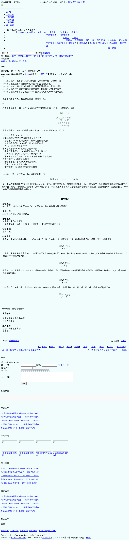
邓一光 (12, 341)
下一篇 (90, 350)
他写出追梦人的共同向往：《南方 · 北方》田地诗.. (19, 483)
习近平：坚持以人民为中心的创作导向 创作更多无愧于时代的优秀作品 (41, 56)
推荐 (85, 347)
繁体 (61, 347)
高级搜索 (46, 53)
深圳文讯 (61, 43)
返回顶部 (121, 347)
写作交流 (90, 40)
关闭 (110, 347)
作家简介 (31, 32)
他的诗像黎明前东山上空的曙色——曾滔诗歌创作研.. (20, 472)
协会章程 (20, 32)
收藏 (77, 347)
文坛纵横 (10, 22)
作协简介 (5, 531)
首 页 (8, 12)
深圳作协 (46, 537)
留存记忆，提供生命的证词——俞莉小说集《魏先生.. (20, 468)
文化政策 (102, 43)
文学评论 (68, 40)
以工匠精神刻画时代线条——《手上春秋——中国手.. (20, 476)
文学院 (66, 38)
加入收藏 (81, 2)
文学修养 (112, 40)
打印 (52, 347)
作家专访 (72, 43)
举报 (93, 347)
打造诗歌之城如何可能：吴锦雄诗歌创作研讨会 (18, 428)
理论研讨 (10, 20)
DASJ (88, 537)
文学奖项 (10, 14)
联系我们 (75, 32)
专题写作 (54, 32)
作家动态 (83, 43)
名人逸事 (113, 43)
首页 (3, 61)
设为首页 (72, 2)
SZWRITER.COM (18, 537)
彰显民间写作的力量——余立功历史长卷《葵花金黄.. (20, 479)
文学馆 (75, 38)
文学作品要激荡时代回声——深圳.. (111, 350)
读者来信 (64, 32)
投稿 (69, 347)
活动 (17, 341)
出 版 (92, 43)
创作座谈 (101, 40)
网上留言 (10, 25)
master (123, 341)
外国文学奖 (64, 35)
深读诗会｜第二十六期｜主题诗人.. (26, 350)
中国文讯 (50, 43)
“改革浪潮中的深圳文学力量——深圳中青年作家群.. (20, 413)
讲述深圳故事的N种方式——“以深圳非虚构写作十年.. (20, 424)
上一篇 (5, 350)
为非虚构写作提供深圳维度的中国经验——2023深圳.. (20, 421)
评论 (102, 347)
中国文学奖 (51, 35)
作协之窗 (42, 32)
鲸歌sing (28, 74)
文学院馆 (10, 17)
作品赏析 (79, 40)
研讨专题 (123, 40)
